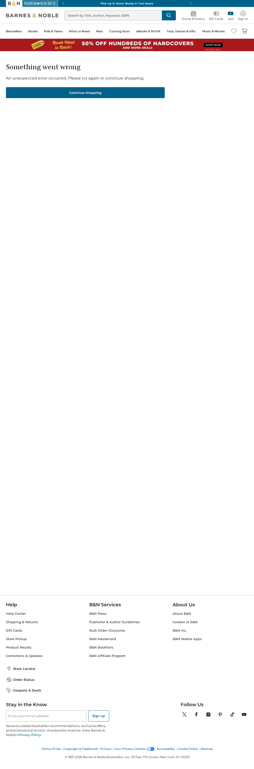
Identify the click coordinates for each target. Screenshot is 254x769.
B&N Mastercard (102, 639)
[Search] (169, 15)
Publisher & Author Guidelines (114, 622)
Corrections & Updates (24, 656)
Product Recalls (19, 647)
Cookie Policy (188, 749)
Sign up (98, 716)
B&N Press (98, 613)
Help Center (16, 613)
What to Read (79, 31)
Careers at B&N (185, 622)
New (99, 31)
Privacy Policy (30, 735)
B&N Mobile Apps (187, 639)
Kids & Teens (53, 31)
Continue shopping (85, 93)
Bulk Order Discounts (107, 630)
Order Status (23, 680)
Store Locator (24, 669)
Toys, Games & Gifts (181, 31)
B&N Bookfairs (101, 647)
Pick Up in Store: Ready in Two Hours (127, 3)
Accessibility (166, 749)
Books (33, 31)
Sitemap (206, 749)
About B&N (182, 613)
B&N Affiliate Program (107, 656)
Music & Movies (213, 31)
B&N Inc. (180, 630)
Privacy (106, 749)
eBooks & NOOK (148, 31)
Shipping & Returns (22, 622)
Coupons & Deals (27, 690)
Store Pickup (16, 639)
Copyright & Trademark (80, 749)
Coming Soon (119, 31)
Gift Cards (14, 630)
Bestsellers (14, 31)
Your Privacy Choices (130, 749)
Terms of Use (51, 749)
